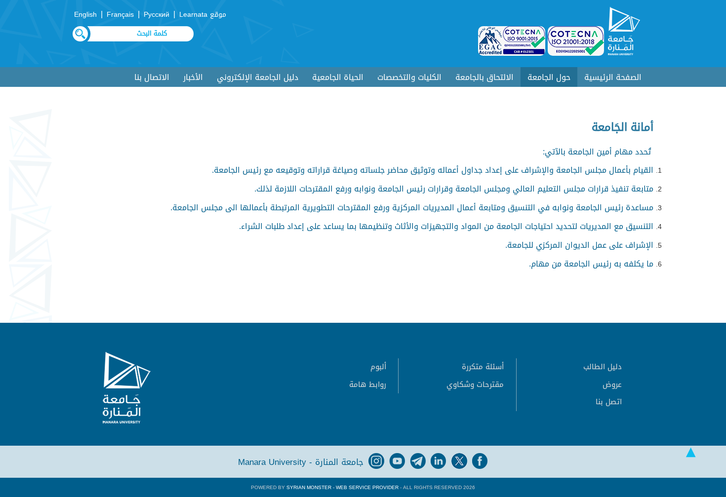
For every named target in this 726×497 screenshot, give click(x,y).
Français (120, 14)
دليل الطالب (602, 367)
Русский (156, 14)
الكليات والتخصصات (409, 77)
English (85, 14)
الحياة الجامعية (337, 77)
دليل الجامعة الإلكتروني (257, 77)
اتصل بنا (609, 402)
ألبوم (378, 367)
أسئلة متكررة (483, 367)
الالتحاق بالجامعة (484, 77)
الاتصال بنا (151, 77)
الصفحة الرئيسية (613, 77)
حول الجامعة (548, 77)
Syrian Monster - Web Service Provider (342, 487)
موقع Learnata (202, 14)
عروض (612, 384)
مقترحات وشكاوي (475, 384)
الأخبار (193, 77)
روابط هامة (367, 384)
